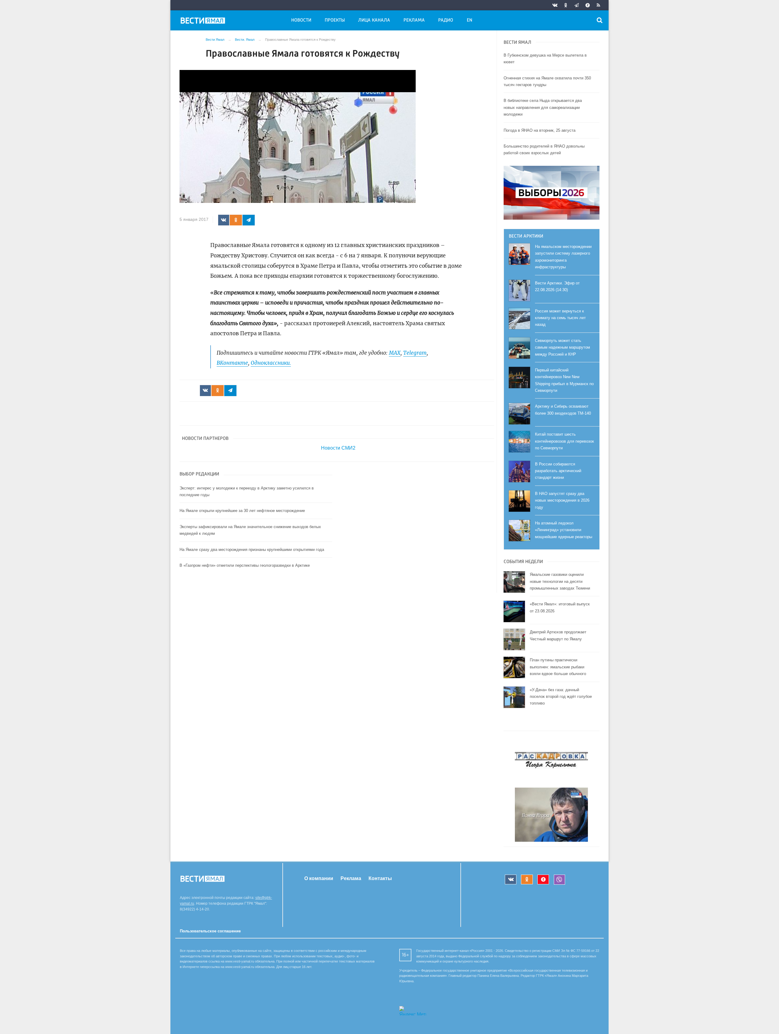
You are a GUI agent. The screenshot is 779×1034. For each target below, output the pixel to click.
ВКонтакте (232, 363)
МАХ (394, 353)
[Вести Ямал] (204, 21)
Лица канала (374, 20)
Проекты (335, 20)
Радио (445, 20)
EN (469, 20)
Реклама (414, 20)
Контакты (380, 878)
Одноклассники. (271, 363)
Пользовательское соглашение (210, 931)
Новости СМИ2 (338, 448)
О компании (318, 878)
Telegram (415, 353)
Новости (301, 20)
